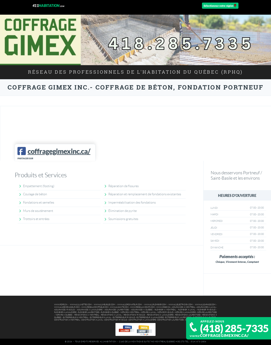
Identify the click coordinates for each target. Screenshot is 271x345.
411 (48, 5)
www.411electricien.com (180, 305)
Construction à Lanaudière (142, 320)
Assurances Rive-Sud (64, 310)
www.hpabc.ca (163, 307)
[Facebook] (21, 151)
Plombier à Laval (186, 310)
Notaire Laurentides (207, 312)
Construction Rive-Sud (115, 320)
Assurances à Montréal (183, 307)
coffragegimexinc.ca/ (224, 335)
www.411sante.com (119, 307)
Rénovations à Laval (111, 315)
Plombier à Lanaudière (65, 312)
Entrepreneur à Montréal (75, 317)
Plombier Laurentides (88, 312)
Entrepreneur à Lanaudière (150, 317)
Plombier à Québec (110, 312)
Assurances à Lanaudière (90, 310)
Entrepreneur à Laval (100, 317)
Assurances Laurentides (117, 310)
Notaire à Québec (64, 315)
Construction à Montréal (67, 320)
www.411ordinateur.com (129, 305)
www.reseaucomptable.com (95, 307)
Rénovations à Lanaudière (160, 315)
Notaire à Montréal (129, 312)
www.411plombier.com (155, 305)
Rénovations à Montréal (86, 315)
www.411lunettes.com (81, 305)
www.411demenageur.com (67, 307)
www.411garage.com (205, 305)
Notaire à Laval (148, 312)
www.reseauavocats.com (142, 307)
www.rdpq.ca (60, 305)
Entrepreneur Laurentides (178, 317)
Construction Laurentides (170, 320)
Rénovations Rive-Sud (134, 315)
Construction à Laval (92, 320)
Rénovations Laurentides (187, 315)
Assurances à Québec (142, 310)
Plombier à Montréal (165, 310)
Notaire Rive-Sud (165, 312)
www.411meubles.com (104, 305)
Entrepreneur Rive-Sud (124, 317)
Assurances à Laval (206, 307)
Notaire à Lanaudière (185, 312)
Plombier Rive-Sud (206, 310)
